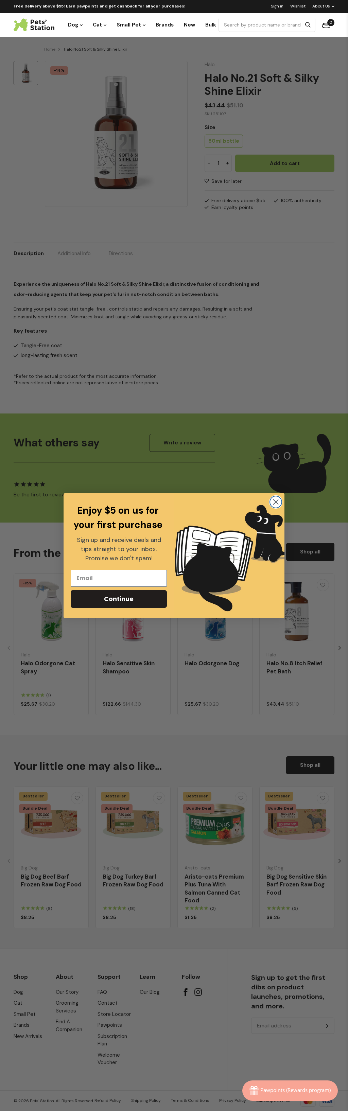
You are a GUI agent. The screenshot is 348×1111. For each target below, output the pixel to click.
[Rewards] (290, 1090)
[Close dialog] (276, 502)
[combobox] (261, 25)
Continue (119, 599)
